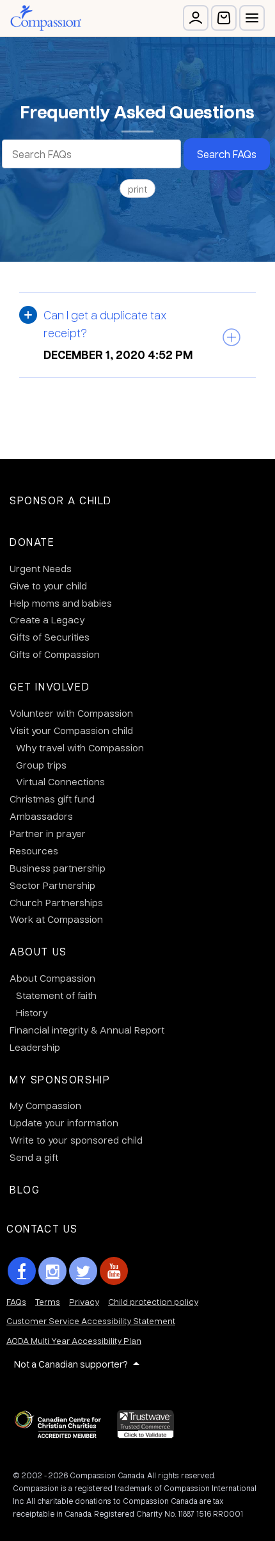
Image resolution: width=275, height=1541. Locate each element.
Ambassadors (41, 816)
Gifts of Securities (50, 636)
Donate (32, 541)
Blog (25, 1189)
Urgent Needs (41, 568)
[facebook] (22, 1271)
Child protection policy (153, 1301)
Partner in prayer (48, 833)
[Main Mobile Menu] (252, 18)
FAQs (16, 1301)
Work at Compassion (56, 919)
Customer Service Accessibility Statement (90, 1320)
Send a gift (34, 1157)
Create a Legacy (47, 619)
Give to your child (48, 585)
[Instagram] (52, 1271)
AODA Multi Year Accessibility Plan (73, 1340)
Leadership (35, 1047)
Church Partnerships (56, 902)
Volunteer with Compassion (71, 713)
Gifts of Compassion (55, 654)
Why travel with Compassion (80, 747)
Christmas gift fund (52, 798)
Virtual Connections (60, 781)
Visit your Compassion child (71, 730)
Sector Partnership (52, 885)
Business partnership (58, 867)
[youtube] (114, 1271)
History (31, 1012)
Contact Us (42, 1228)
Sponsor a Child (61, 500)
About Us (38, 951)
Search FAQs (226, 154)
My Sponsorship (60, 1079)
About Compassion (52, 977)
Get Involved (50, 686)
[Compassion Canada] (45, 18)
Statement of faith (56, 995)
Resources (34, 850)
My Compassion (45, 1105)
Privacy (84, 1301)
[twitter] (83, 1271)
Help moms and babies (61, 602)
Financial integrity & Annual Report (87, 1029)
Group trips (41, 764)
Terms (47, 1301)
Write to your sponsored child (76, 1139)
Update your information (64, 1122)
